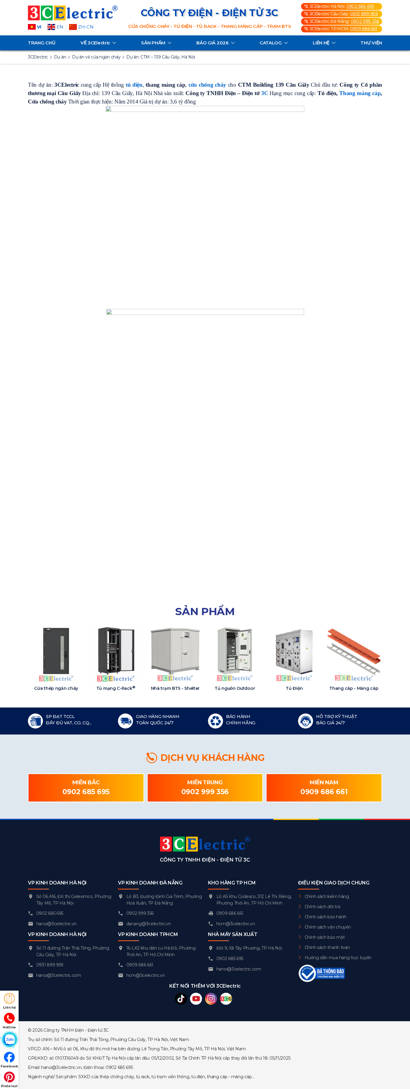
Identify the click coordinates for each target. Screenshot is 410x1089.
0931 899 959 (364, 13)
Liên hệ (9, 1007)
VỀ (95, 43)
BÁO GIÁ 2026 (212, 43)
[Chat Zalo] (9, 1040)
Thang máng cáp (360, 93)
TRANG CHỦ (41, 43)
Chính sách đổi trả (322, 906)
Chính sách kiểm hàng (327, 896)
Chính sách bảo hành (325, 917)
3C (264, 93)
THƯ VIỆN (371, 43)
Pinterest (9, 1086)
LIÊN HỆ (321, 43)
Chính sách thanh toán (327, 947)
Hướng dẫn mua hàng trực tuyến (338, 957)
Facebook (9, 1066)
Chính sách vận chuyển (328, 927)
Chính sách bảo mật (325, 937)
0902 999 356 (365, 21)
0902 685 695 (360, 6)
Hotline (9, 1027)
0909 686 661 (363, 28)
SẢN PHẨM (153, 43)
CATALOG (271, 43)
